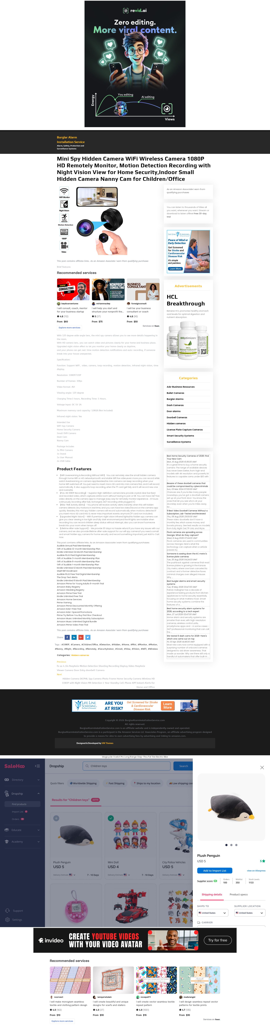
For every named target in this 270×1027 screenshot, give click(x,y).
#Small (119, 649)
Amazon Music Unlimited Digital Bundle (77, 621)
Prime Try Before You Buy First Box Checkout (79, 615)
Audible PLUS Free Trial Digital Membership (78, 574)
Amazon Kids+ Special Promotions (74, 612)
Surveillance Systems (179, 441)
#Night (67, 649)
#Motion (152, 644)
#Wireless (153, 649)
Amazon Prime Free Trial (69, 593)
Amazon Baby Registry (68, 586)
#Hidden (116, 644)
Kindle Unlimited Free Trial (70, 596)
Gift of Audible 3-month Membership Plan (78, 558)
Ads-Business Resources (181, 386)
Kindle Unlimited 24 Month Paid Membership (79, 551)
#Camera (75, 644)
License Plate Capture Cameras (185, 429)
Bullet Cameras (175, 393)
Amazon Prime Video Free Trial (72, 624)
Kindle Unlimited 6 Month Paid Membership (79, 580)
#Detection (104, 644)
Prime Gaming (64, 602)
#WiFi (144, 649)
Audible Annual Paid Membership (74, 545)
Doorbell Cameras (177, 417)
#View (127, 649)
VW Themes (107, 743)
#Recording (78, 649)
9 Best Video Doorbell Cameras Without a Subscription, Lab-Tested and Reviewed (187, 512)
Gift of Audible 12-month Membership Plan (78, 548)
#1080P (65, 644)
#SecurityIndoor (106, 649)
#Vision (135, 649)
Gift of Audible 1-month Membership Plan (78, 564)
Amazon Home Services (69, 599)
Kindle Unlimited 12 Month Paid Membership (79, 567)
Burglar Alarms (175, 399)
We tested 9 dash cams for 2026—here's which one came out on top (187, 637)
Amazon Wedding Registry (70, 589)
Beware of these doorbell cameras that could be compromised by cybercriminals (187, 485)
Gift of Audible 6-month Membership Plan (78, 561)
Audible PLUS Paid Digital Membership (76, 555)
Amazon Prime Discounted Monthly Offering (79, 605)
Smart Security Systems (180, 435)
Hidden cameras (80, 655)
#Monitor (142, 644)
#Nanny (59, 649)
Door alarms (174, 411)
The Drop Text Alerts (67, 577)
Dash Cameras (175, 405)
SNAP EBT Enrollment (67, 570)
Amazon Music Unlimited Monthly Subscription (80, 618)
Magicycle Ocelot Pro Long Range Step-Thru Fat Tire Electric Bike (135, 756)
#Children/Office (89, 644)
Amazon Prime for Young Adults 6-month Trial (80, 583)
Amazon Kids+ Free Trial (69, 608)
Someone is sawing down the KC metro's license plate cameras (187, 555)
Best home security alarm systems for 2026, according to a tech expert (186, 610)
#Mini (133, 644)
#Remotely (91, 649)
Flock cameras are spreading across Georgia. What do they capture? (184, 534)
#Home (125, 644)
